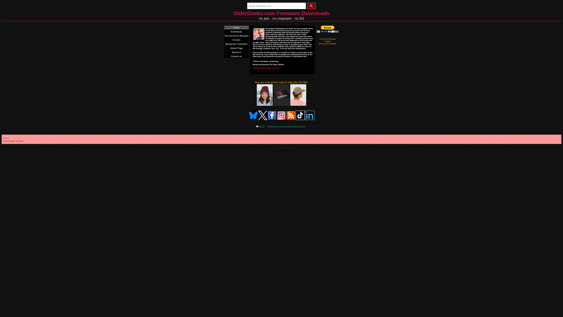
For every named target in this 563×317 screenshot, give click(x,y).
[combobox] (276, 6)
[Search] (311, 6)
